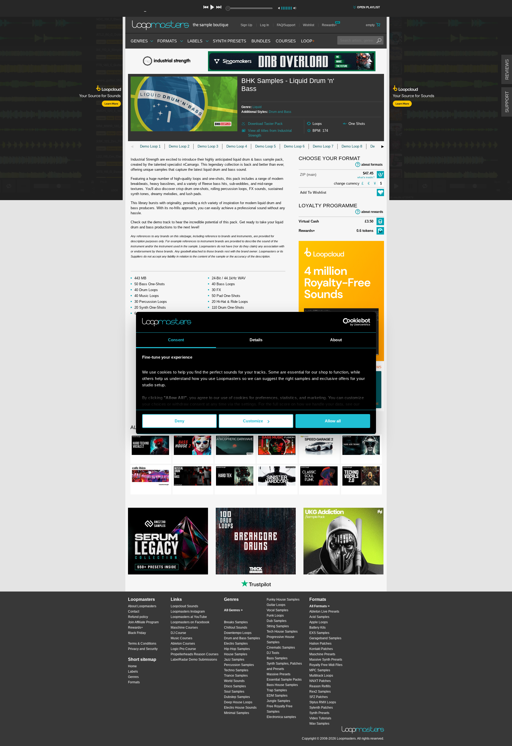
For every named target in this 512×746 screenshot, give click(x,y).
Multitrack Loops (321, 675)
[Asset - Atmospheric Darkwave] (234, 446)
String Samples (278, 626)
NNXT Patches (320, 681)
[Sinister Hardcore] (276, 477)
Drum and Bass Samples (242, 638)
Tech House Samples (282, 631)
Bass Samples (277, 658)
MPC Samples (319, 670)
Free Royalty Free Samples (280, 708)
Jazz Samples (234, 659)
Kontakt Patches (321, 649)
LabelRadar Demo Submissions (194, 659)
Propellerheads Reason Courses (194, 654)
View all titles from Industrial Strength (270, 133)
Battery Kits (317, 627)
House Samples (235, 654)
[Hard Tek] (234, 477)
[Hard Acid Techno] (361, 446)
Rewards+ (329, 25)
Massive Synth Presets (325, 659)
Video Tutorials (320, 718)
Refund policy (138, 617)
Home (132, 666)
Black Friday (137, 633)
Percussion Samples (239, 665)
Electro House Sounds (240, 707)
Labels (194, 41)
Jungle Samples (278, 701)
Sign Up (246, 25)
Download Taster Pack (265, 124)
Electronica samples (281, 717)
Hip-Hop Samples (237, 649)
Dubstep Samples (237, 697)
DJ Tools (273, 653)
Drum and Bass (280, 112)
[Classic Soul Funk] (319, 477)
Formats (167, 41)
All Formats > (319, 606)
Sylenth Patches (321, 707)
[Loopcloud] (61, 109)
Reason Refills (320, 686)
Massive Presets (278, 674)
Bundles (260, 41)
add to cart (380, 174)
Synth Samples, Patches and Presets (284, 666)
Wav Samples (319, 723)
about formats (372, 164)
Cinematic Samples (281, 647)
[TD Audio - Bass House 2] (192, 446)
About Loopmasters (142, 606)
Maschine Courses (184, 627)
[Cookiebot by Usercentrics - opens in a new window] (346, 322)
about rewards (372, 212)
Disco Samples (235, 686)
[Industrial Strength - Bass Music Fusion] (276, 446)
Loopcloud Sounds (184, 606)
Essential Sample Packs (284, 679)
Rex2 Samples (320, 691)
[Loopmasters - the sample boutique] (182, 25)
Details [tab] (256, 340)
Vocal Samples (277, 610)
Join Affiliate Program (143, 622)
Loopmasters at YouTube (189, 617)
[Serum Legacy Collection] (168, 541)
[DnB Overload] (291, 61)
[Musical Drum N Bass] (192, 477)
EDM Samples (277, 695)
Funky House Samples (283, 599)
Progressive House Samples (280, 639)
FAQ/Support (286, 25)
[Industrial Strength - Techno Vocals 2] (361, 477)
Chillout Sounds (235, 627)
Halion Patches (320, 643)
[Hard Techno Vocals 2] (150, 446)
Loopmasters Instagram (188, 611)
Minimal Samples (236, 713)
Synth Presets (229, 41)
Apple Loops (318, 622)
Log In (264, 25)
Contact (133, 611)
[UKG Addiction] (343, 541)
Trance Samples (236, 675)
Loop (308, 41)
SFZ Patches (318, 697)
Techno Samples (236, 670)
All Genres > (233, 610)
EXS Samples (319, 633)
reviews (507, 69)
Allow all (333, 421)
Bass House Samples (282, 685)
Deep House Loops (238, 702)
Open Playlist (368, 7)
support (507, 102)
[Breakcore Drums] (256, 541)
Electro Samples (236, 643)
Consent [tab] (176, 340)
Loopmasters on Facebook (190, 622)
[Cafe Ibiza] (150, 477)
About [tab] (336, 340)
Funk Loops (275, 615)
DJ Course (178, 633)
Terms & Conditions (142, 643)
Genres (139, 41)
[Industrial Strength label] (168, 61)
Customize (253, 421)
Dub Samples (276, 621)
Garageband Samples (325, 638)
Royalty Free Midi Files (325, 665)
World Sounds (234, 681)
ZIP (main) (308, 175)
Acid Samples (319, 617)
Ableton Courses (183, 643)
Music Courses (181, 638)
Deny (179, 421)
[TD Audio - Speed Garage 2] (319, 446)
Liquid (257, 107)
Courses (286, 41)
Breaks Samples (236, 622)
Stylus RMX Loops (322, 702)
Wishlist (308, 25)
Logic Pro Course (183, 649)
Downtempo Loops (237, 633)
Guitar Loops (276, 605)
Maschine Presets (322, 654)
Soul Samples (234, 691)
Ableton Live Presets (324, 611)
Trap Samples (277, 690)
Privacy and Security (143, 649)
